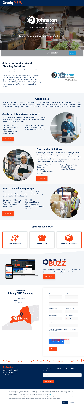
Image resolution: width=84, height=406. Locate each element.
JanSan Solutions (14, 243)
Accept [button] (64, 402)
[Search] (75, 3)
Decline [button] (72, 402)
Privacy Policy (51, 394)
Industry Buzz (49, 276)
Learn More (8, 139)
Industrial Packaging (69, 243)
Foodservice (42, 243)
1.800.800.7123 (52, 53)
